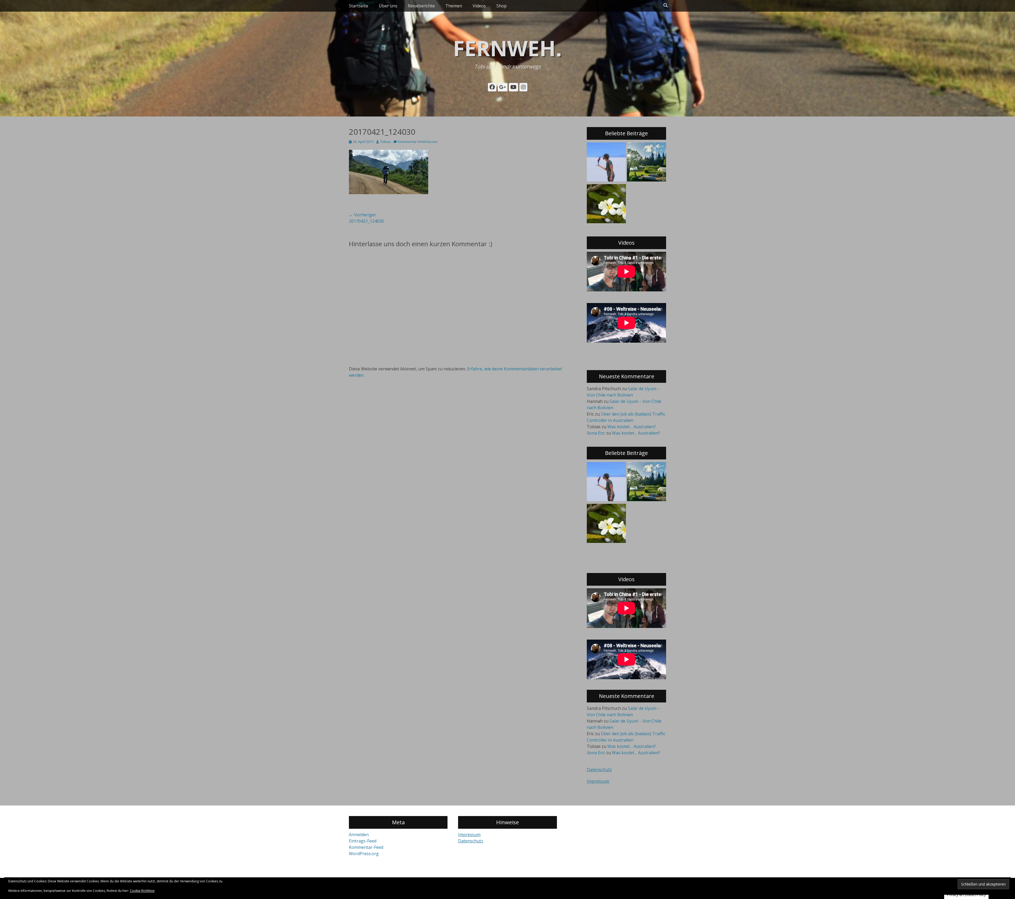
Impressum (598, 781)
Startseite (358, 6)
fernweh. (507, 48)
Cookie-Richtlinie (142, 890)
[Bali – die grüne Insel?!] (606, 204)
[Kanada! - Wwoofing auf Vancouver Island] (646, 162)
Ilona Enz (596, 433)
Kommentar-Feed (366, 847)
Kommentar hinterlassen (418, 141)
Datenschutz (599, 769)
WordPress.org (364, 853)
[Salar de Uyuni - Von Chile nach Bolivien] (606, 162)
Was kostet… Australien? (631, 427)
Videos (479, 6)
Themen (453, 6)
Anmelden (359, 834)
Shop (501, 6)
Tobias (385, 141)
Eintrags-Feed (362, 841)
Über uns (388, 6)
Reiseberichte (421, 6)
